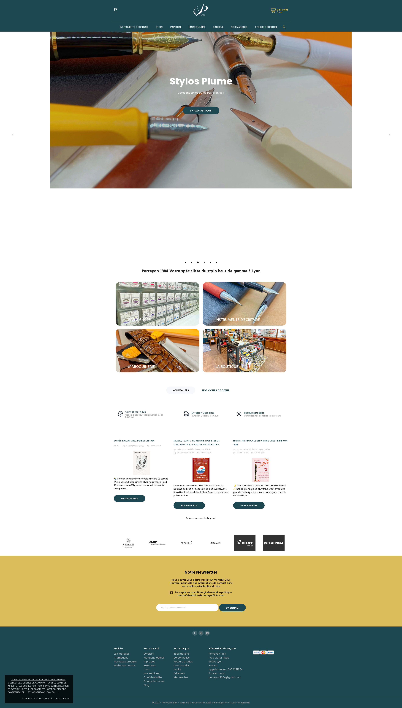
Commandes (182, 665)
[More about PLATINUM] (215, 543)
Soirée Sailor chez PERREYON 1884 (134, 441)
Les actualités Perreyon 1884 (194, 449)
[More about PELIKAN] (157, 543)
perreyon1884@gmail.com (225, 677)
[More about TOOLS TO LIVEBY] (273, 543)
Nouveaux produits (125, 661)
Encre (159, 27)
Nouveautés (181, 390)
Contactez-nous (154, 681)
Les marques (121, 654)
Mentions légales (154, 657)
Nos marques (239, 27)
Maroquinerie (197, 27)
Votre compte (181, 649)
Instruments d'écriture (134, 27)
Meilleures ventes (124, 665)
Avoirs (177, 669)
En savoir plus (201, 110)
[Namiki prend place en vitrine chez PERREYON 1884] (260, 469)
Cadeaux (218, 27)
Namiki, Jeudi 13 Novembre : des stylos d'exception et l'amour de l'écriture (197, 443)
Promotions (121, 657)
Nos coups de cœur (215, 390)
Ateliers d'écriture (266, 27)
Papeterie (175, 27)
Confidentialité (153, 677)
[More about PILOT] (186, 543)
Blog (146, 685)
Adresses (179, 673)
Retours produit (183, 661)
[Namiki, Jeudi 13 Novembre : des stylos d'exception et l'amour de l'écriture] (201, 469)
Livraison (149, 654)
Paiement (150, 665)
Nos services (151, 673)
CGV (146, 669)
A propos (149, 661)
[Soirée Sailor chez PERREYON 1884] (141, 462)
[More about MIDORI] (128, 543)
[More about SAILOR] (244, 543)
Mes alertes (181, 677)
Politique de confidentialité (37, 698)
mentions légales (44, 692)
